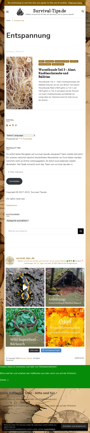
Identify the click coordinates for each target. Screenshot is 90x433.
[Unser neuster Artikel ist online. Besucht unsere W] (65, 287)
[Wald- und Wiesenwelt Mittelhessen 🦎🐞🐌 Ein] (25, 287)
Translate (27, 138)
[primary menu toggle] (7, 12)
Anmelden (14, 181)
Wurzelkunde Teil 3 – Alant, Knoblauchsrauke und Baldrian (57, 73)
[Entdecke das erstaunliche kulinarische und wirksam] (25, 327)
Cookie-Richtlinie (49, 429)
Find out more (75, 2)
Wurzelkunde (44, 64)
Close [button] (2, 418)
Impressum (11, 205)
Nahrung (49, 61)
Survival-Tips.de (49, 10)
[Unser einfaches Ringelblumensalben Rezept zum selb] (65, 327)
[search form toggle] (83, 12)
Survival (74, 61)
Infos (41, 61)
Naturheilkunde (61, 61)
